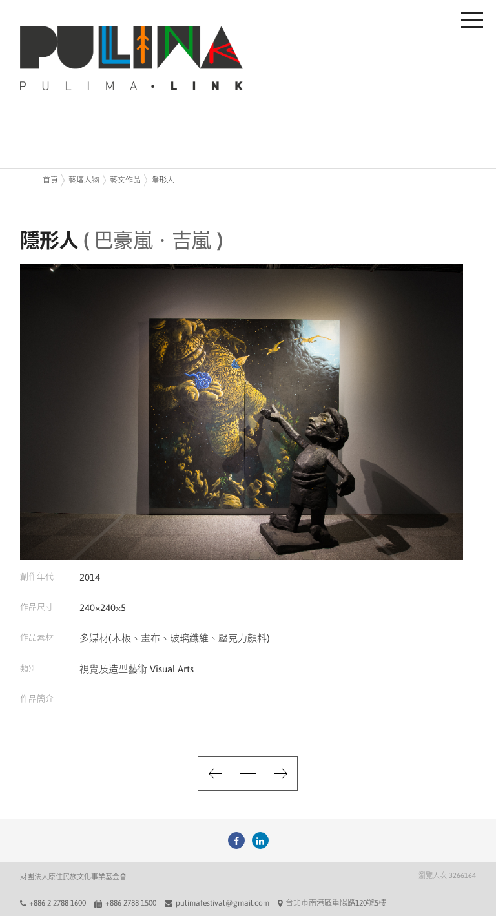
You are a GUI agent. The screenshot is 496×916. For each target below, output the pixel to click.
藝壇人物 (83, 180)
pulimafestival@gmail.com (222, 903)
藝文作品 (125, 180)
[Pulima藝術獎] (260, 840)
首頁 (50, 180)
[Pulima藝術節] (236, 840)
